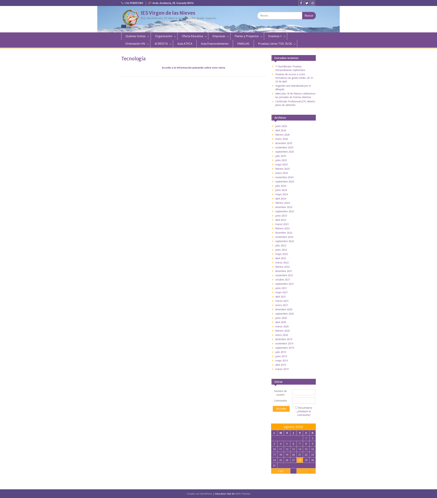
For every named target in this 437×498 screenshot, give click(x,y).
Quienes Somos (136, 36)
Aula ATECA (184, 44)
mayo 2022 (281, 254)
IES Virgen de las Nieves (168, 13)
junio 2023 (281, 215)
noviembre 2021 (284, 275)
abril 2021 (280, 296)
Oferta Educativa (192, 36)
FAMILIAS (243, 44)
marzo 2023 (282, 224)
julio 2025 (280, 156)
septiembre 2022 (284, 241)
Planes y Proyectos (247, 36)
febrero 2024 (282, 202)
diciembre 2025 (283, 143)
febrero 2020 (282, 330)
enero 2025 (281, 173)
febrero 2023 (282, 228)
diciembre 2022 (283, 232)
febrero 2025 (282, 168)
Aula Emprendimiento (215, 44)
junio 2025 (281, 160)
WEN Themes (242, 493)
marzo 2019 (282, 369)
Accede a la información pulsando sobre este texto (193, 67)
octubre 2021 (282, 279)
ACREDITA (161, 44)
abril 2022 (280, 258)
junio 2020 (281, 317)
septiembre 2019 (284, 347)
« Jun (280, 471)
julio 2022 (280, 245)
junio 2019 (281, 356)
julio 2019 (280, 352)
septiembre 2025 (284, 151)
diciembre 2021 (283, 271)
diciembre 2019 (283, 339)
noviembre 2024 (284, 177)
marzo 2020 (282, 326)
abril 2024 (280, 198)
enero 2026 (281, 138)
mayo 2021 (281, 292)
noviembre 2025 (284, 147)
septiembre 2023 (284, 211)
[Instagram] (312, 3)
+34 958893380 (133, 3)
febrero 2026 (282, 134)
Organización (163, 36)
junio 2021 (281, 288)
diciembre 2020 (283, 309)
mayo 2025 (281, 164)
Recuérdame (305, 407)
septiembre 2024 (284, 181)
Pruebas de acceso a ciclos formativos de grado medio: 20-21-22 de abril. (294, 78)
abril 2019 (280, 364)
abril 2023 (280, 219)
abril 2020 (280, 322)
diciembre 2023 (283, 207)
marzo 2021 (282, 300)
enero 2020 (281, 335)
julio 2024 (280, 185)
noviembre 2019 (284, 343)
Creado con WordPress (199, 493)
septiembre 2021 (284, 283)
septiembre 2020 (284, 313)
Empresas (219, 36)
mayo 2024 (281, 194)
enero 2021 (281, 305)
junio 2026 (281, 126)
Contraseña (280, 400)
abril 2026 (280, 130)
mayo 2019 (281, 360)
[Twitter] (306, 3)
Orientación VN (135, 44)
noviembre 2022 (284, 237)
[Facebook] (301, 3)
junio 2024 (281, 190)
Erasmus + (275, 36)
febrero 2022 (282, 266)
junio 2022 (281, 249)
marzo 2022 (282, 262)
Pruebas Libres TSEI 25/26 (275, 44)
